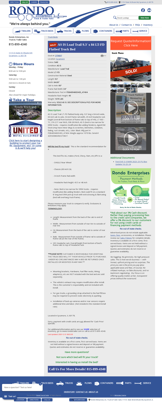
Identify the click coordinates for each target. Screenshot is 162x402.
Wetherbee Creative (120, 395)
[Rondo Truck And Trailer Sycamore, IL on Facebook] (144, 9)
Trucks (68, 31)
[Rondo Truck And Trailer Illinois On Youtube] (150, 9)
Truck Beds (47, 31)
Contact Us (127, 24)
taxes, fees (115, 235)
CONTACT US (82, 392)
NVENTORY (70, 392)
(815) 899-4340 (111, 2)
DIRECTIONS (14, 2)
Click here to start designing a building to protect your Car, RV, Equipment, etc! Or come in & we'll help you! (25, 144)
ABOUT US (93, 392)
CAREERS (34, 2)
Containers (105, 31)
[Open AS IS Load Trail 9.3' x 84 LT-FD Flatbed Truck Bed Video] (130, 108)
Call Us (25, 2)
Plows (85, 31)
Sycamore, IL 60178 (136, 2)
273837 (58, 55)
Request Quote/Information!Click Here (131, 43)
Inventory (148, 24)
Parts (126, 31)
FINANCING (44, 2)
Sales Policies (126, 238)
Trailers (26, 31)
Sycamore (60, 59)
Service (143, 31)
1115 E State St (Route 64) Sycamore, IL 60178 (20, 54)
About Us (113, 24)
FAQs (137, 24)
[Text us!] (9, 397)
